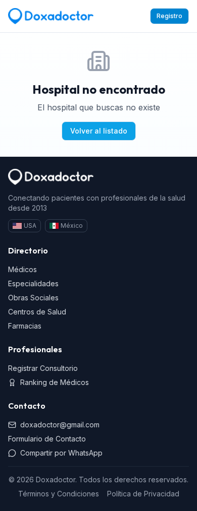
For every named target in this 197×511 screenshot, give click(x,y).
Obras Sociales (33, 297)
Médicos (22, 269)
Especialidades (33, 283)
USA (30, 225)
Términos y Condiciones (58, 493)
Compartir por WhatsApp (61, 453)
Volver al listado (98, 130)
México (72, 225)
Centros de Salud (37, 311)
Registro (169, 16)
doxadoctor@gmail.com (60, 424)
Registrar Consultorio (43, 368)
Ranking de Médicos (54, 382)
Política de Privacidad (143, 493)
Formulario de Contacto (47, 438)
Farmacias (24, 326)
